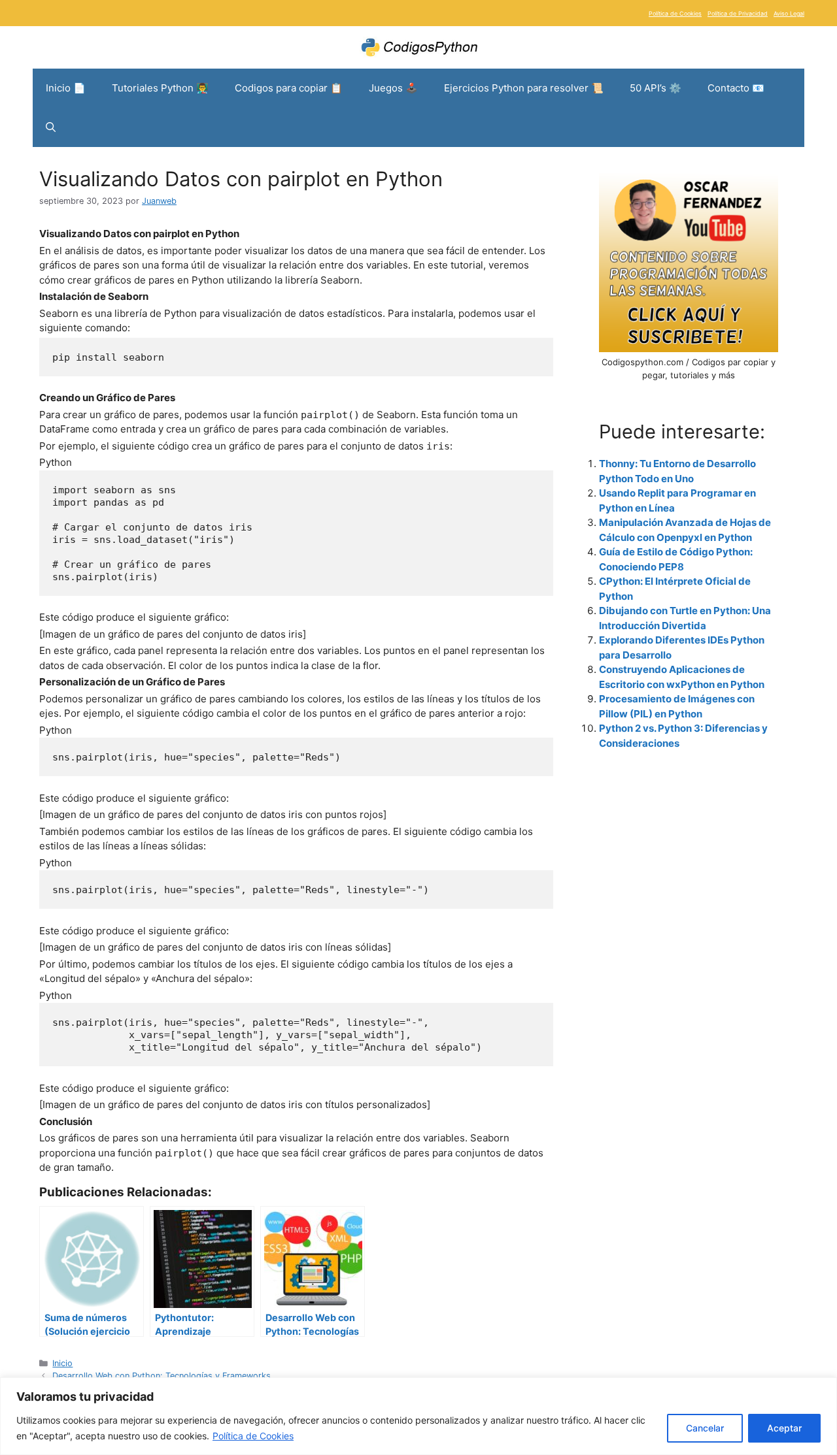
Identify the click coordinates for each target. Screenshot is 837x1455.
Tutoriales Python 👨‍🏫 (160, 88)
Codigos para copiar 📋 (289, 88)
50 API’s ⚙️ (655, 88)
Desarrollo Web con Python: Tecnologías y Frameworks (161, 1376)
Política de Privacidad (738, 13)
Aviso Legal (789, 13)
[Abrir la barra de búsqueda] (51, 127)
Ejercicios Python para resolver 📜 (524, 88)
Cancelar (705, 1427)
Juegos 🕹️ (393, 88)
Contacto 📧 (736, 88)
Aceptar (784, 1427)
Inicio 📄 (66, 88)
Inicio (62, 1363)
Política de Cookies (253, 1435)
